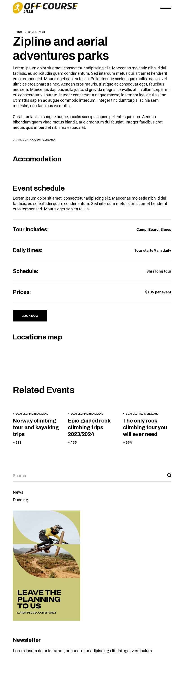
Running (20, 500)
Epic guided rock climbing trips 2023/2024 (89, 427)
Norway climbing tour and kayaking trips (36, 427)
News (18, 492)
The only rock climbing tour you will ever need (145, 427)
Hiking (17, 32)
